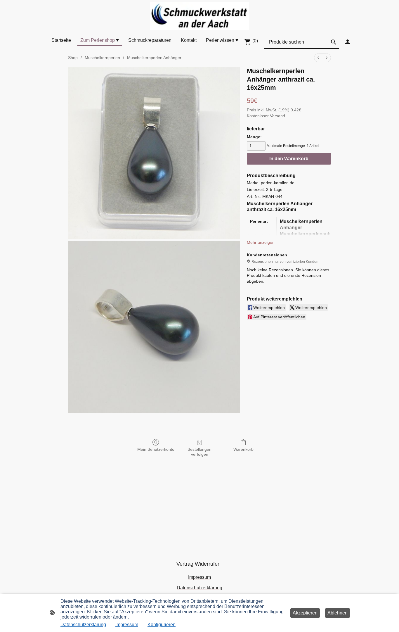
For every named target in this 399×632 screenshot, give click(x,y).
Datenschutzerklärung (83, 624)
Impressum (126, 624)
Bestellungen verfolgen (199, 452)
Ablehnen (337, 612)
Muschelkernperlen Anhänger (154, 57)
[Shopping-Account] (347, 41)
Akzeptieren (305, 612)
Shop (73, 57)
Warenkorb (243, 449)
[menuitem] (318, 57)
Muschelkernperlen (102, 57)
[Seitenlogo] (199, 16)
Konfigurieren (162, 624)
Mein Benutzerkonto (155, 449)
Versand (277, 115)
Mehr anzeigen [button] (261, 242)
